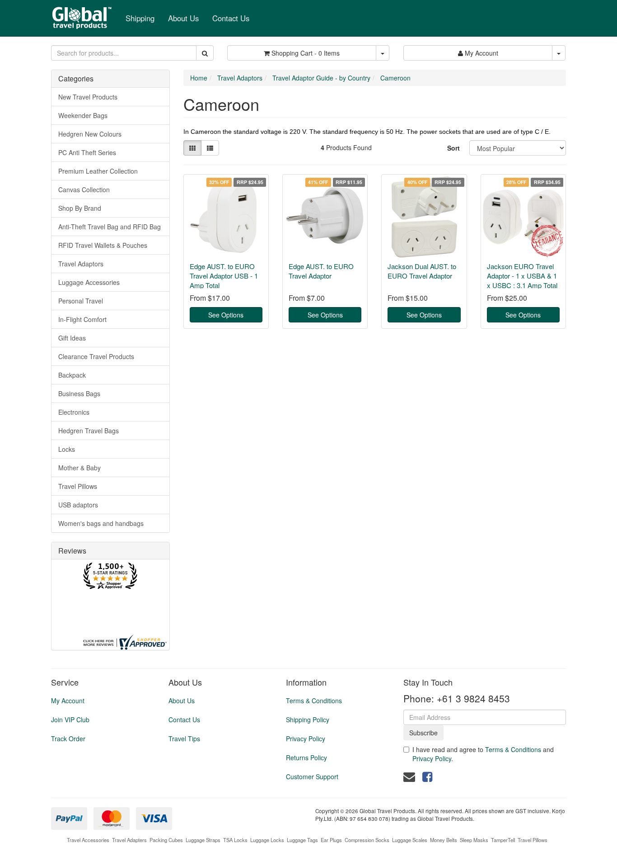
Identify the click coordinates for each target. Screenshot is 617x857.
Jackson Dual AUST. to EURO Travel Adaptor (422, 270)
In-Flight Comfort (82, 319)
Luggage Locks (267, 839)
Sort (453, 147)
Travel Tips (184, 738)
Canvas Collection (84, 189)
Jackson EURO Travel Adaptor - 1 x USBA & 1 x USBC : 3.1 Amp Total (522, 275)
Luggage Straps (203, 839)
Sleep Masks (474, 839)
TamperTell (503, 839)
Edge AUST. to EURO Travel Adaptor (321, 270)
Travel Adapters (129, 839)
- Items (305, 52)
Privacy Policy (305, 738)
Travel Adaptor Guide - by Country (321, 77)
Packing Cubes (166, 839)
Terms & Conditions (314, 700)
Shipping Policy (307, 719)
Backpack (72, 374)
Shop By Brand (79, 208)
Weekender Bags (83, 115)
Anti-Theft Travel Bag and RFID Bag (109, 226)
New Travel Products (87, 96)
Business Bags (79, 393)
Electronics (73, 412)
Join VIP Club (70, 719)
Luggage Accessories (89, 282)
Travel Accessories (88, 839)
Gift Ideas (72, 337)
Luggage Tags (302, 839)
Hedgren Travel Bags (88, 430)
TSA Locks (235, 839)
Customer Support (312, 776)
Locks (66, 449)
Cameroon (395, 77)
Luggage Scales (409, 839)
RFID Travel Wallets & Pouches (102, 245)
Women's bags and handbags (101, 523)
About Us (183, 18)
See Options (225, 314)
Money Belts (443, 839)
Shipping (140, 18)
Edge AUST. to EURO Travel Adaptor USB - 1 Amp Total (224, 275)
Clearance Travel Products (96, 356)
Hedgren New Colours (90, 133)
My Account (67, 700)
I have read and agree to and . (483, 754)
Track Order (68, 738)
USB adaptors (78, 504)
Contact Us (230, 18)
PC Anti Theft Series (87, 152)
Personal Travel (80, 300)
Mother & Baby (79, 467)
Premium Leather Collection (98, 170)
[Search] (205, 53)
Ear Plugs (331, 839)
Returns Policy (306, 757)
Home (198, 77)
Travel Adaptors (80, 263)
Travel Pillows (77, 486)
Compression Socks (367, 839)
